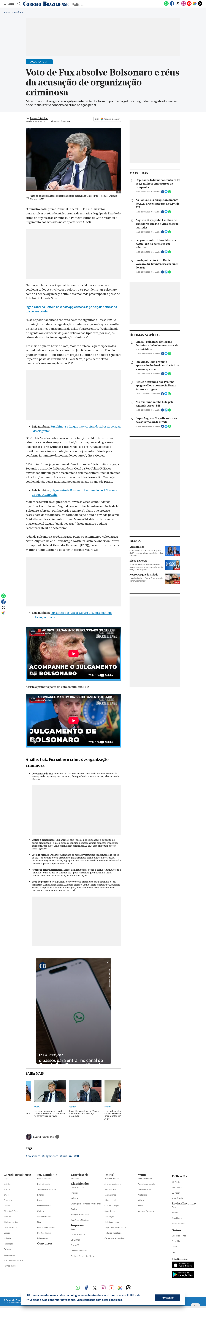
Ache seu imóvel (112, 1178)
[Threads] (200, 5)
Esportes (7, 1216)
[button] (123, 1300)
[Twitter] (178, 5)
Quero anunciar (77, 1187)
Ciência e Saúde (10, 1227)
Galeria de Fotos (112, 1222)
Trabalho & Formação (46, 1189)
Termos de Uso (10, 1266)
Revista (175, 1212)
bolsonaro (33, 1156)
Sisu (39, 1222)
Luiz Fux (67, 1156)
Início (7, 12)
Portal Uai (176, 1241)
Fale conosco (42, 1238)
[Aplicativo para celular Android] (183, 1275)
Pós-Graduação (44, 1233)
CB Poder (176, 1193)
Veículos (74, 1198)
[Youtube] (189, 5)
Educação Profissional (46, 1227)
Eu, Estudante (47, 1175)
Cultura (40, 1211)
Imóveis (74, 1193)
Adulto (74, 1209)
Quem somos (9, 1255)
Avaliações (142, 1195)
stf (77, 1156)
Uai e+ (174, 1246)
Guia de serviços (112, 1205)
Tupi (173, 1252)
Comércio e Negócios (80, 1220)
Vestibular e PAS (44, 1216)
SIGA (97, 119)
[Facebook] (172, 5)
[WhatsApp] (166, 5)
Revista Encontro (184, 1203)
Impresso (77, 1225)
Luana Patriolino (44, 1136)
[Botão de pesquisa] (18, 3)
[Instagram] (183, 5)
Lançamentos (110, 1195)
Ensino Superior (44, 1184)
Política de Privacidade (13, 1260)
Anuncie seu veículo (146, 1184)
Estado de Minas (179, 1236)
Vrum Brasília (177, 1198)
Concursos (44, 1243)
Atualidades (177, 1218)
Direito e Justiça (11, 1222)
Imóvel (109, 1175)
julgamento (51, 1156)
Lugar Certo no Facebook (115, 1227)
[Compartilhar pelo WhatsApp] (169, 192)
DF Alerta (176, 1182)
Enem (39, 1200)
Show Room (110, 1211)
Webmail (75, 1178)
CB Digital (75, 1240)
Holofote (7, 1238)
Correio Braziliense (17, 1175)
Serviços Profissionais (80, 1214)
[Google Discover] (195, 3)
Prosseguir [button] (168, 1297)
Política (18, 12)
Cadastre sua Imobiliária (115, 1238)
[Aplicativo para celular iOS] (183, 1265)
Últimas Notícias (44, 1205)
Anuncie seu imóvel (113, 1184)
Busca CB (75, 1245)
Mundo (7, 1205)
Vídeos (141, 1200)
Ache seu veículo (145, 1178)
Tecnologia (8, 1244)
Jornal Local (177, 1187)
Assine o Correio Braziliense (83, 1256)
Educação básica (44, 1178)
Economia (8, 1200)
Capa (6, 1178)
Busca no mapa (111, 1189)
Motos (141, 1205)
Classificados (80, 1183)
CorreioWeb (79, 1175)
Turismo (7, 1249)
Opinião (7, 1233)
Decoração (109, 1216)
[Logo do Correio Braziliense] (45, 4)
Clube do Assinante (79, 1250)
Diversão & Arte (11, 1211)
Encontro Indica (178, 1223)
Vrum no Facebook (146, 1211)
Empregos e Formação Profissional (86, 1203)
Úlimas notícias (111, 1200)
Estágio (40, 1195)
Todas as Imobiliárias (113, 1233)
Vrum (142, 1175)
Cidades (7, 1184)
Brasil (6, 1195)
